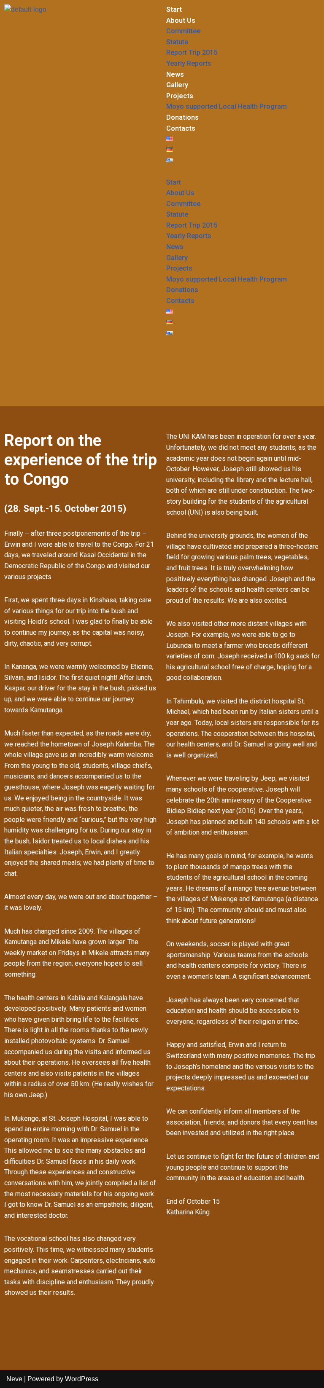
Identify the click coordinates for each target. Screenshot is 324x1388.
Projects (179, 96)
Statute (177, 42)
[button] (243, 171)
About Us (180, 20)
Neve (14, 1379)
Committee (183, 31)
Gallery (177, 85)
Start (174, 9)
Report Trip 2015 (191, 52)
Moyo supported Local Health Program (226, 106)
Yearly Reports (188, 63)
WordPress (81, 1379)
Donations (182, 117)
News (175, 74)
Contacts (180, 128)
